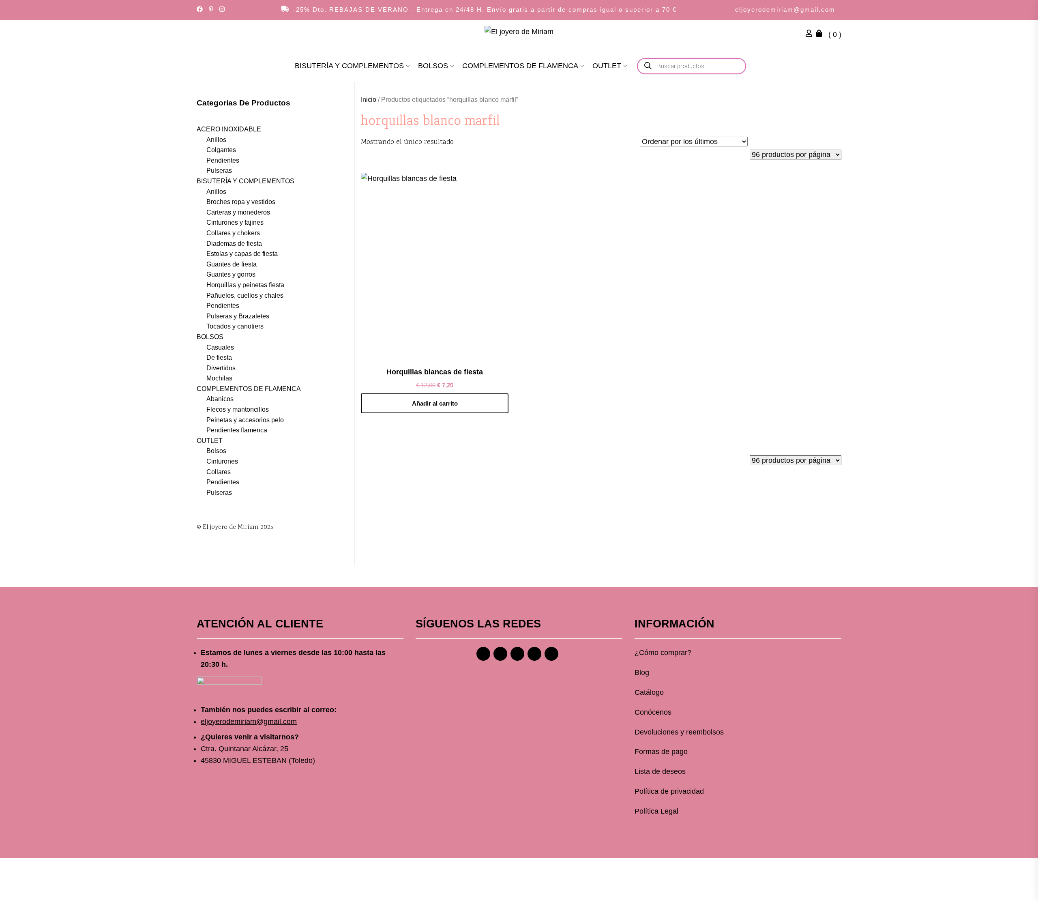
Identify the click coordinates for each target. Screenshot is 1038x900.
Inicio (368, 99)
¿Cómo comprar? (663, 653)
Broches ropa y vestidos (240, 201)
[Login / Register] (811, 34)
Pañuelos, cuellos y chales (244, 295)
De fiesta (219, 357)
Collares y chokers (233, 233)
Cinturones (222, 461)
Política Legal (656, 811)
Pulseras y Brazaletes (237, 316)
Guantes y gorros (230, 274)
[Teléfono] (534, 654)
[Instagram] (500, 654)
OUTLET (606, 65)
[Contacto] (551, 654)
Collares (218, 471)
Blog (642, 672)
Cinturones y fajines (235, 222)
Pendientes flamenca (236, 430)
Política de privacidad (669, 791)
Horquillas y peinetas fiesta (245, 284)
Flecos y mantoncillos (237, 409)
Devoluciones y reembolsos (679, 732)
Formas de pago (661, 751)
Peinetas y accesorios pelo (245, 420)
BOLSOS (433, 65)
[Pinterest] (517, 654)
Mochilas (219, 378)
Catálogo (649, 692)
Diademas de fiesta (234, 243)
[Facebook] (483, 654)
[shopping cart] (821, 34)
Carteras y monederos (238, 212)
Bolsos (216, 450)
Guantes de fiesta (231, 264)
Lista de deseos (660, 771)
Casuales (220, 347)
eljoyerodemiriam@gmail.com (785, 9)
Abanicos (220, 398)
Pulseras (219, 170)
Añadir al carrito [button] (435, 403)
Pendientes (222, 160)
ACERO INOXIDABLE (229, 129)
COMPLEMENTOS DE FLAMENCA (520, 65)
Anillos (216, 139)
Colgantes (221, 149)
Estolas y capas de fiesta (242, 253)
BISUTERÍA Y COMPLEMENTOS (349, 65)
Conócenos (653, 712)
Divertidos (221, 368)
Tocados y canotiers (235, 326)
